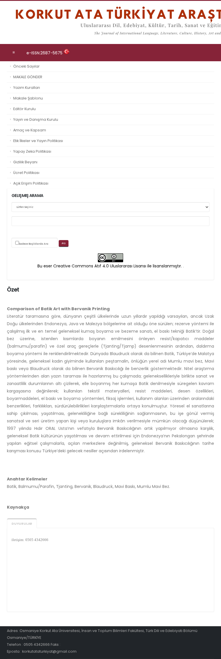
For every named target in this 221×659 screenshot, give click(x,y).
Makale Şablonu (28, 98)
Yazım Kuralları (26, 87)
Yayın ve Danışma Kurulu (35, 119)
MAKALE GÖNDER (27, 76)
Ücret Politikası (26, 172)
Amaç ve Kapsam (29, 130)
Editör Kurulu (24, 108)
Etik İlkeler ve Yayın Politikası (38, 140)
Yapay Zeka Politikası (32, 151)
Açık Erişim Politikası (30, 183)
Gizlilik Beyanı (25, 162)
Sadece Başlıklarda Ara (33, 244)
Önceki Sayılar (26, 66)
